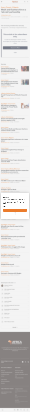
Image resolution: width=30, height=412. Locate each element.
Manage (9, 213)
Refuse (21, 213)
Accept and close (15, 210)
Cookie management (20, 205)
